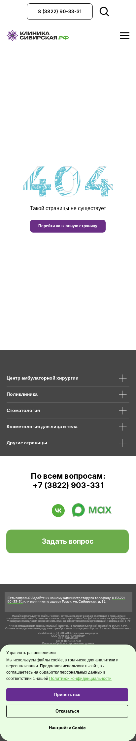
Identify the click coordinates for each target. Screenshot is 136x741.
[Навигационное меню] (124, 35)
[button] (67, 541)
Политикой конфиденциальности (80, 678)
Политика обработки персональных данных (68, 643)
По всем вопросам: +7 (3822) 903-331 (68, 480)
